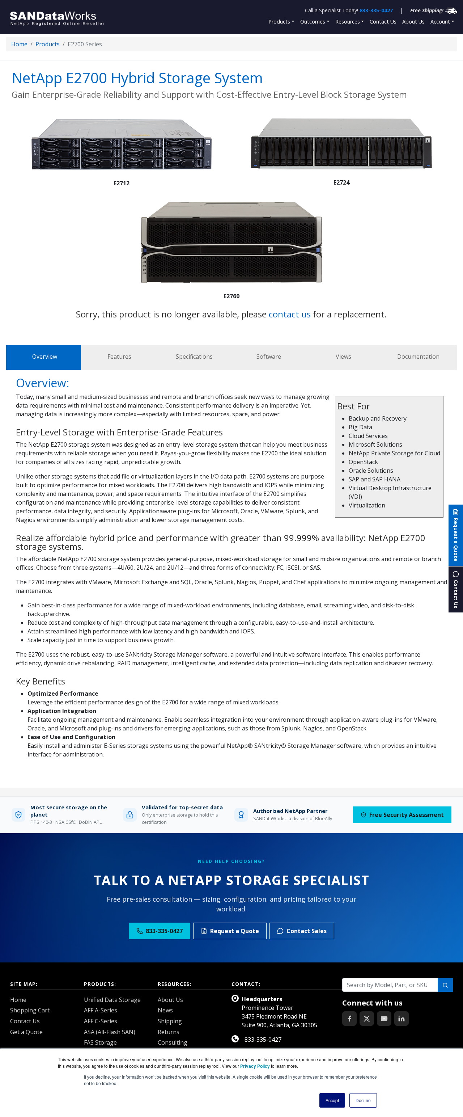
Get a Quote (26, 1032)
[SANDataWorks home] (61, 17)
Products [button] (279, 21)
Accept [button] (332, 1100)
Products (47, 44)
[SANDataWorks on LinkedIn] (401, 1018)
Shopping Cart (30, 1010)
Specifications (194, 357)
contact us (290, 314)
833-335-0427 (376, 10)
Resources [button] (347, 21)
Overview (44, 357)
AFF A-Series (100, 1010)
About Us (413, 21)
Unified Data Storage (112, 1000)
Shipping (170, 1021)
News (165, 1010)
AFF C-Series (100, 1021)
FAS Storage (100, 1042)
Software (268, 357)
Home (19, 44)
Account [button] (440, 21)
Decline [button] (363, 1100)
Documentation (418, 357)
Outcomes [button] (312, 21)
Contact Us (383, 21)
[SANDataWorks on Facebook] (349, 1018)
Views (343, 357)
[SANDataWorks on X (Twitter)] (367, 1018)
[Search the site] (445, 985)
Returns (168, 1032)
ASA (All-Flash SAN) (109, 1032)
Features (119, 357)
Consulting (172, 1042)
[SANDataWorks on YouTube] (384, 1018)
